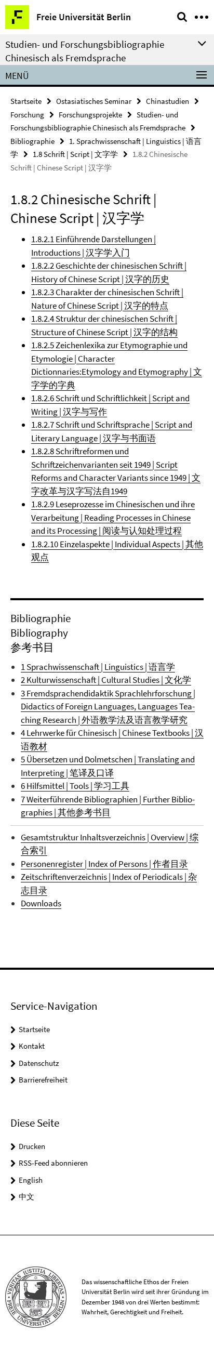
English (31, 1180)
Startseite (26, 101)
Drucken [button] (32, 1146)
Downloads (41, 903)
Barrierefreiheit (43, 1080)
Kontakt (32, 1046)
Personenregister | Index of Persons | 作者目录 (104, 863)
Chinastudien (167, 101)
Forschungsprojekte (90, 115)
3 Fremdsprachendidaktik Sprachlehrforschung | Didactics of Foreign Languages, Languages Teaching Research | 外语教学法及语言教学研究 (108, 706)
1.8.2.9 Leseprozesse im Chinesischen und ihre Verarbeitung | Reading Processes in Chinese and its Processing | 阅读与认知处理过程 (113, 517)
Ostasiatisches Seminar (93, 101)
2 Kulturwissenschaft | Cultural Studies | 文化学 (106, 679)
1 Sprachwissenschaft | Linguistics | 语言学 (98, 666)
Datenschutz (39, 1063)
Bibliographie (32, 141)
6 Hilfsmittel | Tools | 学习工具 (75, 785)
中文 (26, 1197)
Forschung (27, 115)
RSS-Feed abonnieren (53, 1163)
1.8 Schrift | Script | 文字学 (75, 154)
